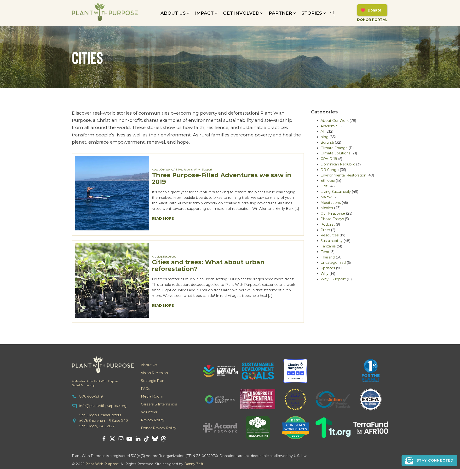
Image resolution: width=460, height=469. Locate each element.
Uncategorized (333, 262)
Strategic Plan (152, 381)
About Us (149, 365)
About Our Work (162, 169)
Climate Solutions (335, 153)
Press (325, 230)
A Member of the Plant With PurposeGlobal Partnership (95, 383)
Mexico (327, 208)
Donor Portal (372, 20)
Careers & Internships (159, 404)
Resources (169, 256)
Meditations (185, 169)
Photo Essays (332, 219)
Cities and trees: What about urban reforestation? (208, 265)
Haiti (324, 186)
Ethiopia (328, 180)
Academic (329, 126)
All (175, 169)
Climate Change (334, 148)
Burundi (327, 142)
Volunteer (149, 412)
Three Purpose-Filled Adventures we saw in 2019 (221, 178)
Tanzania (328, 246)
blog (159, 256)
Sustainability (332, 241)
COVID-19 (329, 159)
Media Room (152, 396)
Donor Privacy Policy (158, 428)
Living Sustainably (336, 191)
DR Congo (330, 170)
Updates (328, 268)
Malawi (326, 197)
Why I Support (203, 169)
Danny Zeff (193, 464)
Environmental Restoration (343, 175)
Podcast (328, 224)
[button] (175, 13)
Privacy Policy (152, 420)
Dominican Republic (338, 164)
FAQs (145, 389)
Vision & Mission (154, 373)
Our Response (333, 213)
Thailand (328, 257)
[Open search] (332, 13)
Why (324, 273)
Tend (325, 252)
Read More (163, 218)
